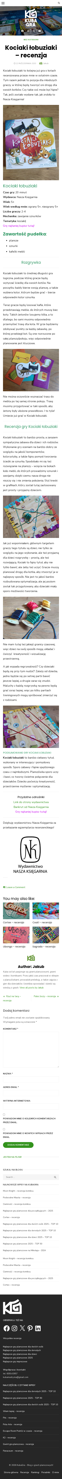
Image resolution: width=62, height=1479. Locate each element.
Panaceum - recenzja (13, 1450)
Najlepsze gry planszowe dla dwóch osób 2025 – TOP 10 (30, 1224)
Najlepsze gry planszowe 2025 (18, 1357)
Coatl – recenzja (42, 922)
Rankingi (35, 1472)
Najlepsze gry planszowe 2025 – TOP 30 (22, 1243)
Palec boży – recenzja (45, 996)
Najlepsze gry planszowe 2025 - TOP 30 (22, 1398)
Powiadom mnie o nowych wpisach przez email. (28, 1135)
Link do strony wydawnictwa (31, 802)
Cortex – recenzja (13, 922)
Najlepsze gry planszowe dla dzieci (20, 1354)
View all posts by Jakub (32, 987)
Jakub (46, 63)
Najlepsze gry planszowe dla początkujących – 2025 (28, 1210)
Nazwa (8, 1073)
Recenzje (24, 1472)
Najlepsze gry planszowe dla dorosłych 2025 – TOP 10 (29, 1230)
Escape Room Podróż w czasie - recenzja (22, 1431)
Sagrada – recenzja (44, 946)
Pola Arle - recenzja (12, 1424)
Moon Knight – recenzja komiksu (18, 1190)
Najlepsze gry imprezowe (15, 1361)
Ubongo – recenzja (14, 946)
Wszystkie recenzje (12, 1338)
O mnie (55, 1472)
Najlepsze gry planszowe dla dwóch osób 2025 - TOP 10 (30, 1404)
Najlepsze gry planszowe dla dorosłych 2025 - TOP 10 (29, 1391)
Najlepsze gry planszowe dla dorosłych (22, 1350)
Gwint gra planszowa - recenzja (18, 1444)
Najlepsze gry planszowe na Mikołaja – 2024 (24, 1250)
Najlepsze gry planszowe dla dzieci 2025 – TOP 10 (27, 1237)
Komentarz (10, 1028)
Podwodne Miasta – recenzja (17, 1197)
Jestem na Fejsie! (12, 1156)
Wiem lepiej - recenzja (14, 1411)
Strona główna (11, 1472)
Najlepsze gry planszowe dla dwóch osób (23, 1346)
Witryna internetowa (16, 1100)
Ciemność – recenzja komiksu (17, 1204)
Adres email (11, 1087)
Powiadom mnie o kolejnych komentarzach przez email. (29, 1120)
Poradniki (45, 1472)
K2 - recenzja (9, 1437)
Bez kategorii (31, 39)
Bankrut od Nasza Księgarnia (31, 807)
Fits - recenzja (10, 1417)
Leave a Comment (15, 887)
